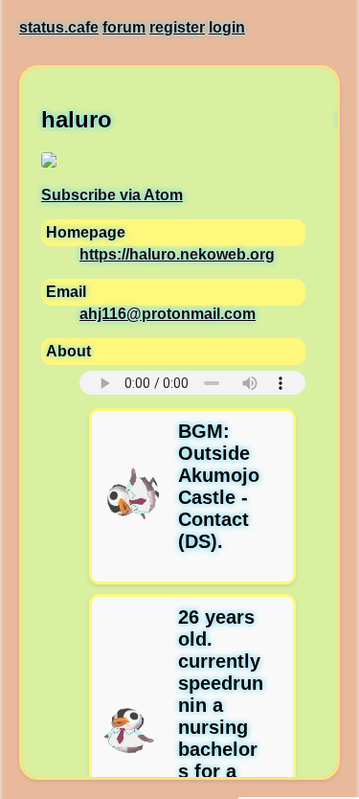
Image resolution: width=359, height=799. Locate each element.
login (227, 27)
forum (124, 27)
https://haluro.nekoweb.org (177, 254)
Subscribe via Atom (112, 195)
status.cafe (59, 27)
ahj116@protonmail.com (167, 314)
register (177, 27)
